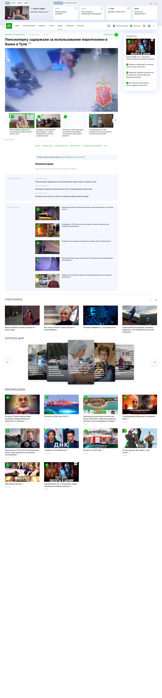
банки (37, 146)
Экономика (136, 26)
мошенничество (61, 146)
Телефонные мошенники (15, 34)
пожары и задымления (92, 146)
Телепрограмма (29, 26)
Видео (60, 26)
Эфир (17, 26)
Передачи (70, 26)
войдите (64, 157)
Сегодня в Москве (122, 26)
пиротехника (75, 146)
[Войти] (149, 26)
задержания (47, 146)
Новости (42, 26)
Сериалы (80, 26)
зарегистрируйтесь (77, 157)
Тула (106, 146)
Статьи (51, 26)
